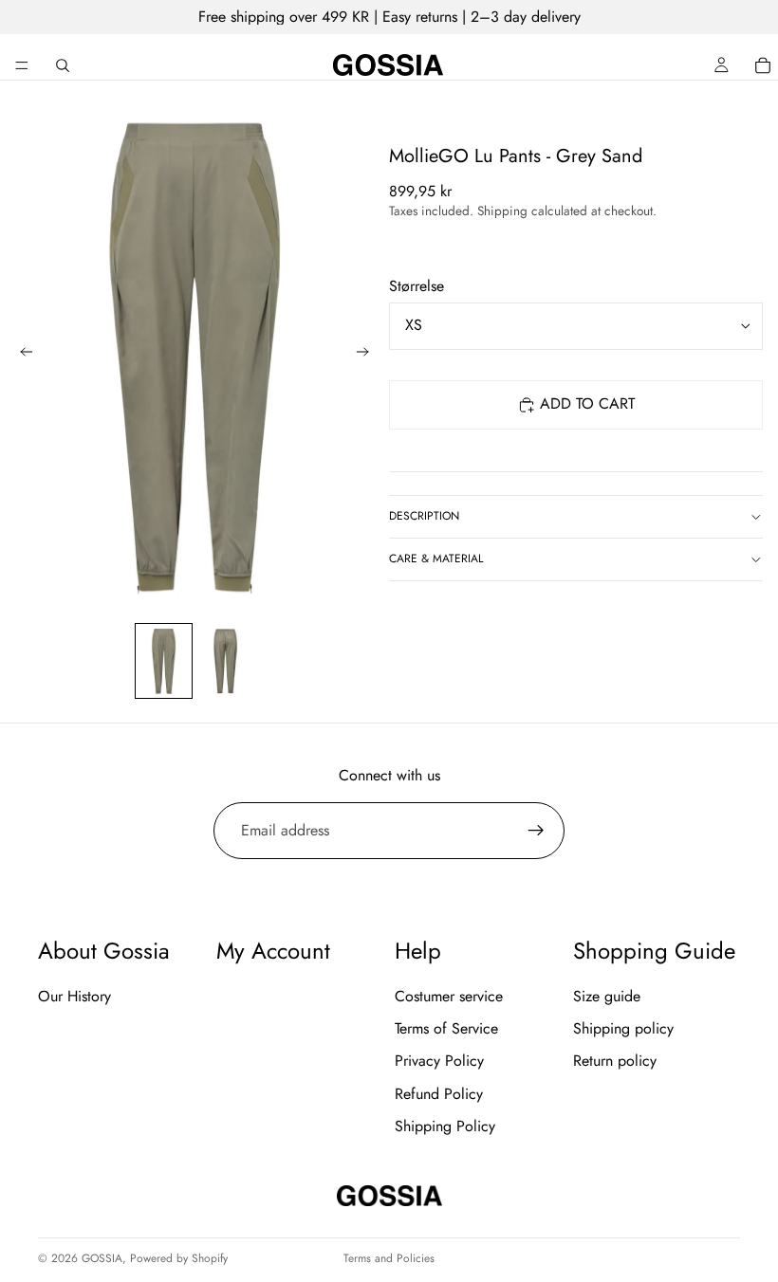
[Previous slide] (21, 354)
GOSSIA (102, 1258)
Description (424, 515)
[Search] (62, 65)
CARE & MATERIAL (436, 558)
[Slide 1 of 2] (164, 661)
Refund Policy (439, 1094)
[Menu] (22, 65)
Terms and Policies (389, 1258)
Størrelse (416, 286)
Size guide (606, 995)
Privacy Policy (439, 1060)
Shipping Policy (445, 1126)
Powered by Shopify (179, 1258)
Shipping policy (623, 1028)
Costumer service (449, 995)
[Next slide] (368, 354)
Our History (74, 995)
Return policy (615, 1060)
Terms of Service (446, 1028)
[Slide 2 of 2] (225, 661)
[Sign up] (536, 831)
